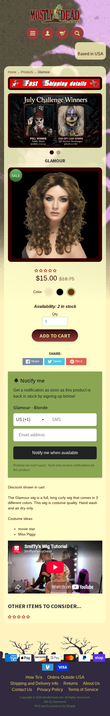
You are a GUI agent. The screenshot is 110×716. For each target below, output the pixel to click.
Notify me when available (55, 453)
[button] (46, 271)
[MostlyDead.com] (55, 14)
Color (37, 292)
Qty (55, 314)
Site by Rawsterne (55, 701)
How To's (34, 677)
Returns (70, 683)
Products (27, 72)
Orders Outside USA (65, 677)
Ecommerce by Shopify (61, 706)
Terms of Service (83, 689)
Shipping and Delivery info (34, 683)
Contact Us (22, 689)
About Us (91, 683)
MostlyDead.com (52, 697)
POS (37, 706)
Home (12, 72)
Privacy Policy (50, 689)
